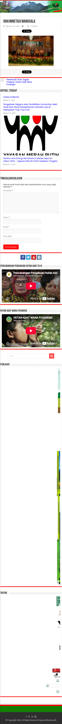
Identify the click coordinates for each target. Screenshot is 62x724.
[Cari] (51, 356)
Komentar (8, 190)
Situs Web (7, 236)
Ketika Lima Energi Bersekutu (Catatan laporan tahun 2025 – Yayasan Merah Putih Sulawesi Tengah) (30, 159)
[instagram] (39, 257)
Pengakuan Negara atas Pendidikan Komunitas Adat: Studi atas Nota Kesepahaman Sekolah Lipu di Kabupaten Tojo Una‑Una (30, 107)
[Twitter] (28, 257)
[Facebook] (22, 257)
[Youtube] (33, 257)
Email (6, 227)
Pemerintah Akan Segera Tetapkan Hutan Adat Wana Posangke (19, 81)
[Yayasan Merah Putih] (31, 6)
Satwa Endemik (11, 97)
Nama (6, 217)
